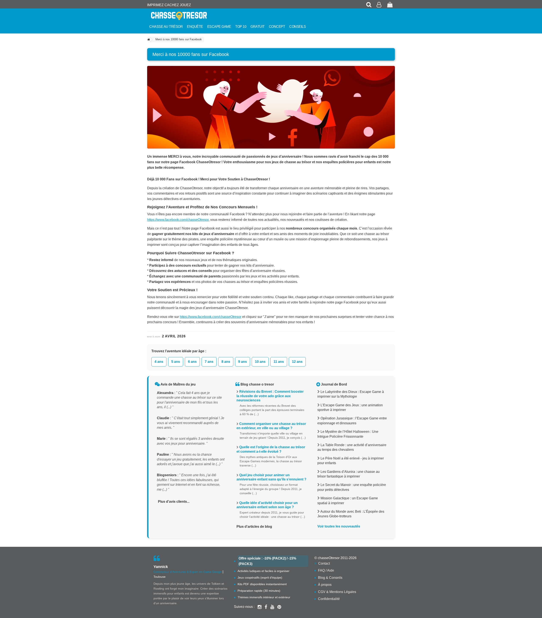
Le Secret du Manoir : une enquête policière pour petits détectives (351, 487)
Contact (324, 563)
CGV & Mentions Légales (337, 592)
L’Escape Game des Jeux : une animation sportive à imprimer (350, 407)
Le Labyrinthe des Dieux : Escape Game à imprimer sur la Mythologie (350, 394)
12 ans (297, 361)
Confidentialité (329, 599)
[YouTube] (272, 607)
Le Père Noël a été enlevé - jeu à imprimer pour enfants (350, 461)
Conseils (297, 26)
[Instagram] (259, 607)
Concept (277, 26)
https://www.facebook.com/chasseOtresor (178, 219)
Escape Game (219, 26)
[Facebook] (266, 607)
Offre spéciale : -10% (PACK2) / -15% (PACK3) (267, 561)
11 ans (279, 361)
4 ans (159, 361)
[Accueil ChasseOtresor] (186, 16)
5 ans (175, 361)
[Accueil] (148, 39)
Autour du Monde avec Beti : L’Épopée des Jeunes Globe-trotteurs (350, 514)
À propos (325, 584)
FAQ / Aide (326, 570)
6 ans (192, 361)
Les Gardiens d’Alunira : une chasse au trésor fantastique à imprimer (348, 474)
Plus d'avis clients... (173, 501)
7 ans (209, 361)
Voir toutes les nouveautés (338, 526)
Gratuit (257, 26)
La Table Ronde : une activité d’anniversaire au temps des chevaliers (351, 447)
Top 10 (240, 26)
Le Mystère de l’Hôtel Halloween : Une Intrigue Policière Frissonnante (347, 434)
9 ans (242, 361)
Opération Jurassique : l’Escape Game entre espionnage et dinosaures (352, 420)
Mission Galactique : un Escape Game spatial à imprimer (347, 500)
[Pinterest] (279, 607)
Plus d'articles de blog (254, 526)
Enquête (195, 26)
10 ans (260, 361)
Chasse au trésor (166, 26)
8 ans (225, 361)
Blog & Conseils (330, 577)
